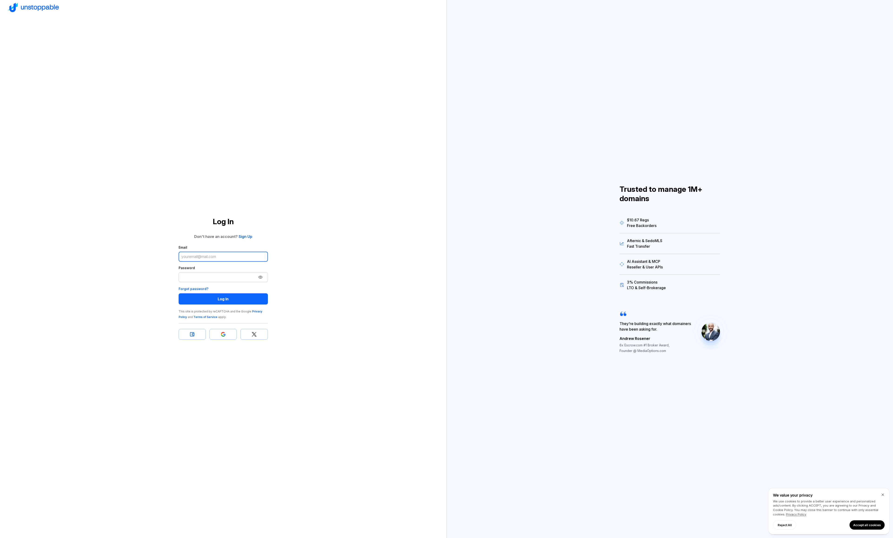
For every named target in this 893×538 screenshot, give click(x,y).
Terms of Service (205, 317)
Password (187, 268)
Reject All (785, 525)
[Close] (882, 494)
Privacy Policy (796, 514)
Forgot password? (193, 289)
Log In (223, 299)
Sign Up (245, 236)
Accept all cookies (867, 525)
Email (183, 247)
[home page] (223, 7)
